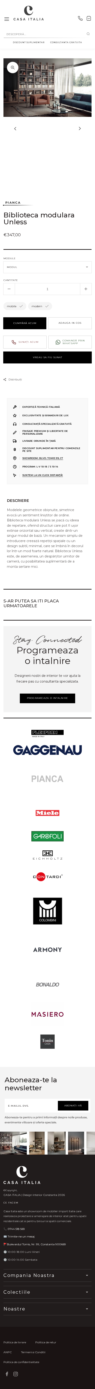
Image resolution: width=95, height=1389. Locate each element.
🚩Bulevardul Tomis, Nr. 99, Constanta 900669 (34, 1244)
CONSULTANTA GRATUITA (66, 42)
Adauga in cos (70, 322)
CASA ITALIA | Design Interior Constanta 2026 (34, 1195)
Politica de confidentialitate (21, 1362)
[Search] (88, 34)
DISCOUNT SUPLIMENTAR (29, 42)
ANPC (7, 1352)
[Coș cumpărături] (88, 19)
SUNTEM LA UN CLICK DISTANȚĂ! (42, 475)
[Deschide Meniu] (7, 19)
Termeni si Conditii (33, 1352)
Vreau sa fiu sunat (47, 357)
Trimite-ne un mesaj (21, 1236)
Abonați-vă (73, 1105)
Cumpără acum (24, 323)
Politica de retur (45, 1342)
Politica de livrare (14, 1342)
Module (9, 258)
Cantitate (10, 280)
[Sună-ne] (80, 19)
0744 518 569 (16, 1229)
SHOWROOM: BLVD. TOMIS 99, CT (42, 458)
